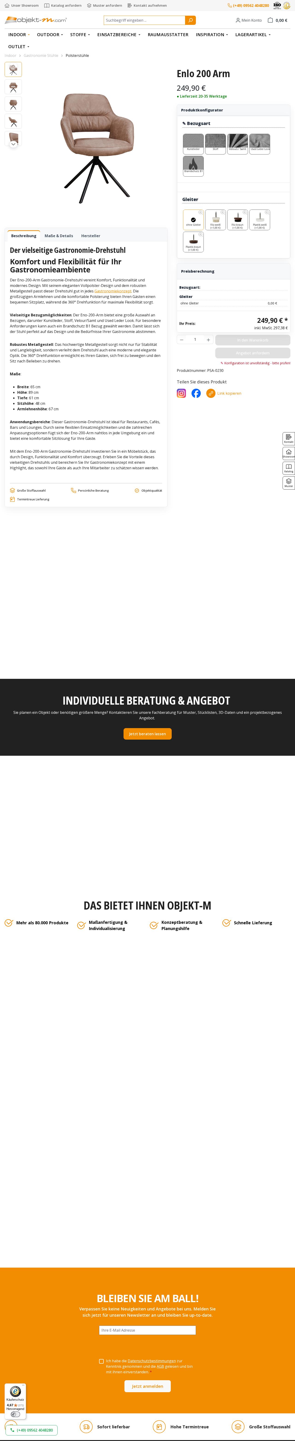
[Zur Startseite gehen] (36, 20)
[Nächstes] (13, 144)
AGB (160, 1366)
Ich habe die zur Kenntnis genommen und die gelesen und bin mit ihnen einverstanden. (149, 1366)
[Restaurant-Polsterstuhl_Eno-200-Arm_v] (97, 140)
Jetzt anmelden (147, 1386)
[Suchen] (190, 20)
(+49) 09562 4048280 (251, 5)
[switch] (15, 1414)
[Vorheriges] (13, 65)
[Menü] (23, 1386)
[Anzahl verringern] (181, 339)
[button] (32, 1430)
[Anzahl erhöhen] (208, 339)
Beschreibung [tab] (23, 235)
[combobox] (144, 20)
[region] (86, 140)
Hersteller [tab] (90, 235)
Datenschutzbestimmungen (152, 1360)
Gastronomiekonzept (112, 291)
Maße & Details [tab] (59, 235)
